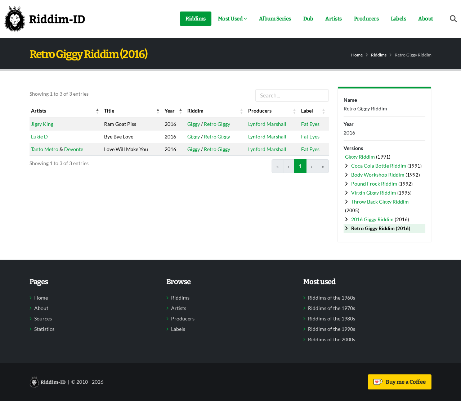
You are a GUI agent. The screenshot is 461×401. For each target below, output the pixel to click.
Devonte (73, 149)
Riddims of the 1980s (331, 319)
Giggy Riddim (360, 157)
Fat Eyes (310, 124)
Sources (43, 319)
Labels (398, 18)
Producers (366, 18)
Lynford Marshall (267, 124)
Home (357, 55)
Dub (308, 18)
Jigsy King (42, 124)
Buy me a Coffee (405, 382)
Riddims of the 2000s (331, 339)
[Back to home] (44, 19)
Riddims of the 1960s (331, 298)
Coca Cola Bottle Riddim (379, 166)
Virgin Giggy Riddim (374, 193)
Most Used (230, 18)
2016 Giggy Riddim (373, 219)
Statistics (44, 329)
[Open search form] (453, 18)
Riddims (195, 18)
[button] (97, 110)
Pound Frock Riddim (374, 184)
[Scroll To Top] (448, 393)
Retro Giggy (217, 124)
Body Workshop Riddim (378, 175)
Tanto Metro (44, 149)
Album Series (275, 18)
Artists (333, 18)
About (425, 18)
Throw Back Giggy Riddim (380, 202)
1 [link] (300, 166)
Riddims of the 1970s (331, 308)
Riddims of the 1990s (331, 329)
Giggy (193, 124)
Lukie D (39, 136)
